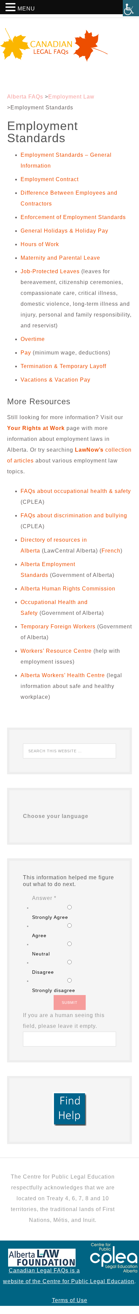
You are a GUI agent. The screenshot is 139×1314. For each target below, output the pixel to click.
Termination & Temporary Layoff (63, 366)
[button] (11, 8)
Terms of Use (69, 1300)
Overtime (33, 339)
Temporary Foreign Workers (58, 626)
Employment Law (71, 97)
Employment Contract (50, 179)
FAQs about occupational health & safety (76, 491)
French (111, 551)
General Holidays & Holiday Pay (64, 231)
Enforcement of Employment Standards (73, 217)
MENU (26, 9)
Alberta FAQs (25, 97)
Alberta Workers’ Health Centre (63, 675)
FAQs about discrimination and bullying (74, 515)
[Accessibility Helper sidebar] (131, 8)
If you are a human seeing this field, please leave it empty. (64, 1020)
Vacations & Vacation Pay (55, 380)
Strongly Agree (50, 917)
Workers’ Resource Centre (56, 651)
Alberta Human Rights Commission (68, 588)
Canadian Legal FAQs (69, 45)
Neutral (41, 953)
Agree (39, 935)
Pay (26, 353)
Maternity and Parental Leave (60, 258)
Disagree (43, 972)
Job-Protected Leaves (50, 271)
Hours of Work (40, 244)
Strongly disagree (53, 990)
